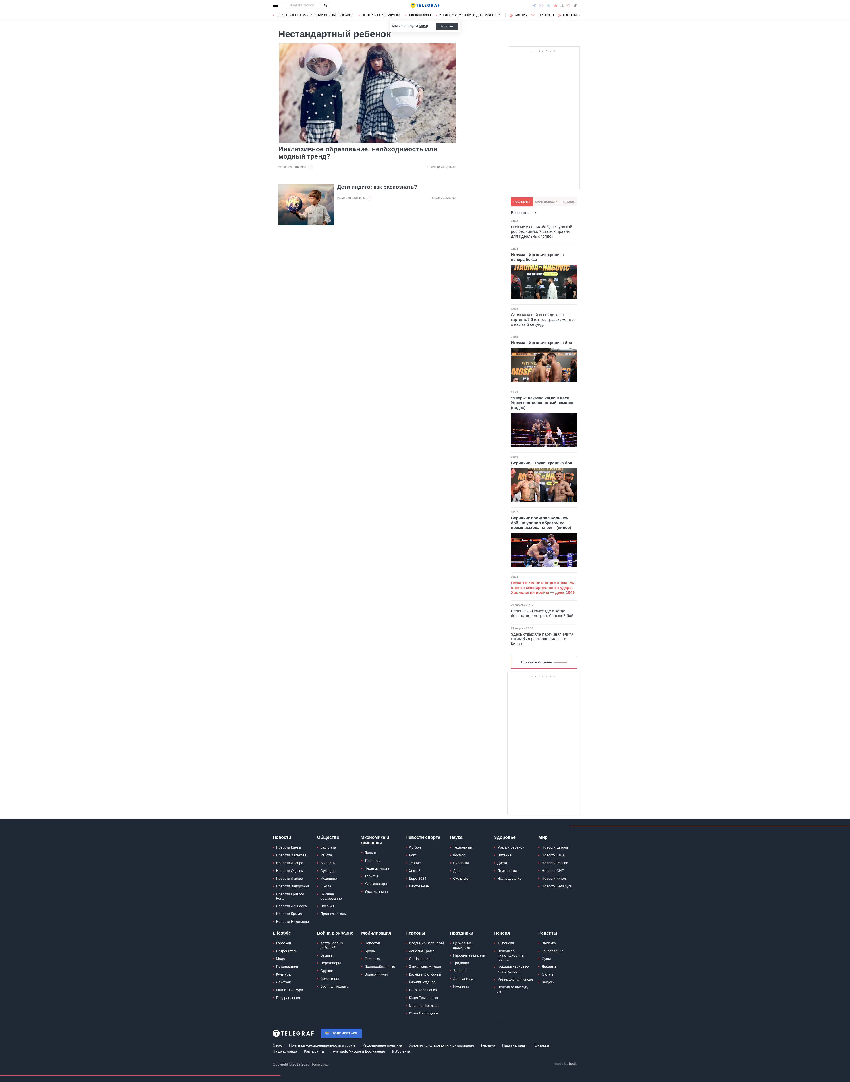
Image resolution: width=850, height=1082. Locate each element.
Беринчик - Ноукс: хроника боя (541, 463)
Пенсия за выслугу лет (512, 989)
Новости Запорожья (292, 886)
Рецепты (547, 933)
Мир (542, 837)
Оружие (326, 971)
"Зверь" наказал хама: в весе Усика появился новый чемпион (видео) (543, 403)
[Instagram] (568, 5)
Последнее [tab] (521, 201)
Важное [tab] (569, 201)
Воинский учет (376, 974)
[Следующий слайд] (580, 15)
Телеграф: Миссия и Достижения (358, 1051)
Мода (280, 959)
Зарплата (328, 847)
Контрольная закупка (381, 15)
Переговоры (330, 963)
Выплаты (328, 863)
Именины (461, 986)
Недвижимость (377, 868)
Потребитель (286, 951)
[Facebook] (534, 5)
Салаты (548, 974)
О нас (277, 1045)
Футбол (415, 847)
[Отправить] (325, 5)
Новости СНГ (553, 871)
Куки (423, 26)
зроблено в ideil (565, 1063)
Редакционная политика (382, 1045)
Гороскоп (545, 15)
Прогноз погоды (333, 914)
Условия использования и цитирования (441, 1045)
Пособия (327, 906)
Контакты (541, 1045)
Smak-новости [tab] (546, 201)
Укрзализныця (376, 891)
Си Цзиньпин (419, 959)
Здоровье (505, 837)
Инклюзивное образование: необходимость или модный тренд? (357, 152)
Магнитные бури (289, 990)
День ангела (463, 978)
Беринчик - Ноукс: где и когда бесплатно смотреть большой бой (542, 613)
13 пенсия (505, 943)
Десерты (549, 966)
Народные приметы (469, 955)
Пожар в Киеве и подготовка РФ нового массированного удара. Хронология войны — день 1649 (543, 588)
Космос (459, 855)
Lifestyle (282, 933)
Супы (546, 959)
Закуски (548, 982)
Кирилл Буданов (422, 982)
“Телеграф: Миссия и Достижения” (470, 15)
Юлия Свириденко (424, 1013)
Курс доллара (376, 884)
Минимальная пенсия (515, 979)
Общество (328, 837)
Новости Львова (289, 878)
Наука (456, 837)
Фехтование (419, 886)
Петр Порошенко (423, 990)
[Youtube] (555, 5)
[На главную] (425, 5)
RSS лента (401, 1051)
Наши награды (514, 1045)
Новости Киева (288, 847)
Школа (325, 886)
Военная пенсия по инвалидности (513, 969)
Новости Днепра (289, 863)
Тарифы (371, 876)
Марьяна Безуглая (424, 1005)
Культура (283, 974)
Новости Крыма (289, 914)
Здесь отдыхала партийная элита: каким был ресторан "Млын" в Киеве (542, 639)
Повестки (372, 943)
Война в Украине (335, 933)
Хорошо (446, 26)
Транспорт (373, 860)
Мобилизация (376, 933)
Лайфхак (283, 982)
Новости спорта (423, 837)
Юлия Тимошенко (423, 998)
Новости (282, 837)
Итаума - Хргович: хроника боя (541, 343)
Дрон (457, 871)
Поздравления (288, 998)
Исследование (509, 878)
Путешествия (287, 966)
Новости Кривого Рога (290, 896)
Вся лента (520, 213)
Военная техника (334, 986)
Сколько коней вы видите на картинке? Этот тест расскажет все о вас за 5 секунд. (543, 319)
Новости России (555, 863)
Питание (504, 855)
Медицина (328, 878)
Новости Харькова (291, 855)
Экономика (573, 15)
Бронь (370, 951)
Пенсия (502, 933)
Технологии (462, 847)
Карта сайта (314, 1051)
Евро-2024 (417, 878)
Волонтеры (329, 978)
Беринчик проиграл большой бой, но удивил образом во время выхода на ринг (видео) (541, 523)
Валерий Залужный (425, 974)
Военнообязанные (380, 966)
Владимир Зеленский (426, 943)
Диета (502, 863)
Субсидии (328, 871)
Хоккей (414, 871)
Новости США (553, 855)
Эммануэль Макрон (425, 966)
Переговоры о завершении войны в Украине (314, 15)
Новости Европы (556, 847)
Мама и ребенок (510, 847)
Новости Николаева (292, 922)
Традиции (461, 963)
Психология (507, 871)
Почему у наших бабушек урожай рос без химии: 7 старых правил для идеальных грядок (541, 232)
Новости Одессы (290, 871)
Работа (326, 855)
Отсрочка (372, 959)
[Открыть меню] (276, 5)
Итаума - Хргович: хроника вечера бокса (537, 257)
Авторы (521, 15)
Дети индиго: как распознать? (377, 187)
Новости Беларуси (557, 886)
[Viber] (541, 5)
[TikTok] (575, 5)
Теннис (415, 863)
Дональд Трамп (421, 951)
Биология (461, 863)
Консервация (552, 951)
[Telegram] (548, 5)
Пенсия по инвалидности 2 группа (510, 955)
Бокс (413, 855)
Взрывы (327, 955)
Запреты (460, 971)
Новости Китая (554, 878)
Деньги (370, 852)
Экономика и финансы (375, 840)
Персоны (415, 933)
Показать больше (536, 662)
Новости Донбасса (291, 906)
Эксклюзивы (420, 15)
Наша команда (285, 1051)
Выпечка (549, 943)
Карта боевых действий (331, 945)
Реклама (488, 1045)
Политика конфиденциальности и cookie (322, 1045)
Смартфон (462, 878)
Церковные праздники (462, 945)
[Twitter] (562, 5)
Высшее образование (331, 896)
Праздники (461, 933)
